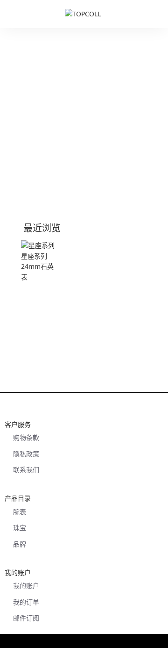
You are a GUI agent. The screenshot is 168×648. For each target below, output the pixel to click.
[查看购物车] (156, 14)
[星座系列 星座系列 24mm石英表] (40, 261)
